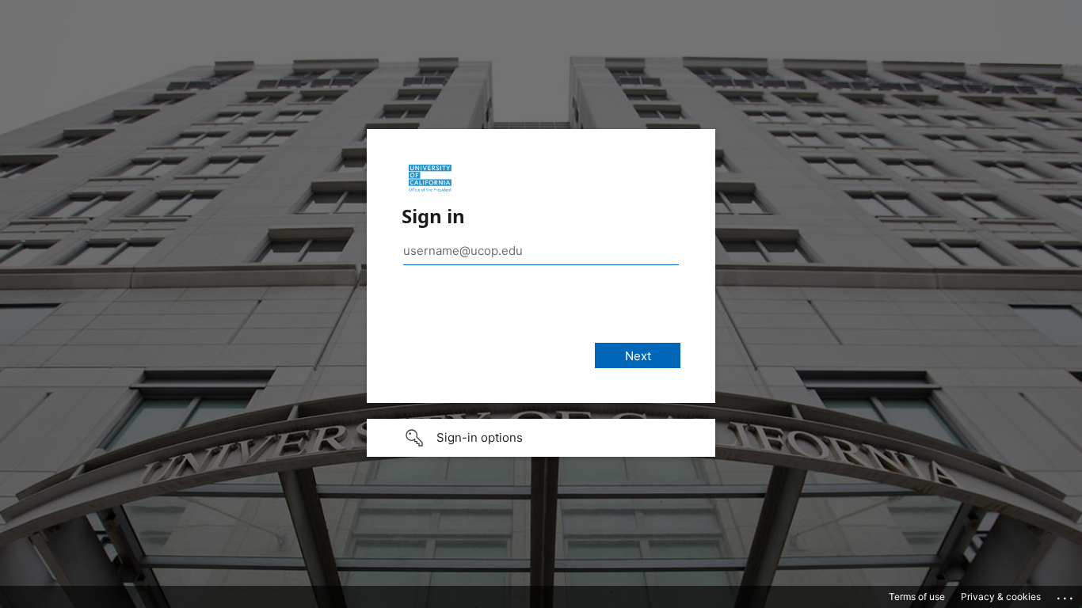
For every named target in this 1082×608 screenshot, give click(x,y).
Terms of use (917, 596)
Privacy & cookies (1001, 596)
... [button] (1066, 594)
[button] (541, 438)
